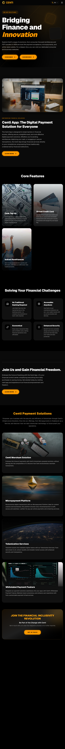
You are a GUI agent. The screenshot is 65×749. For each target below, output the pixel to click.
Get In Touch (32, 632)
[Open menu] (62, 3)
